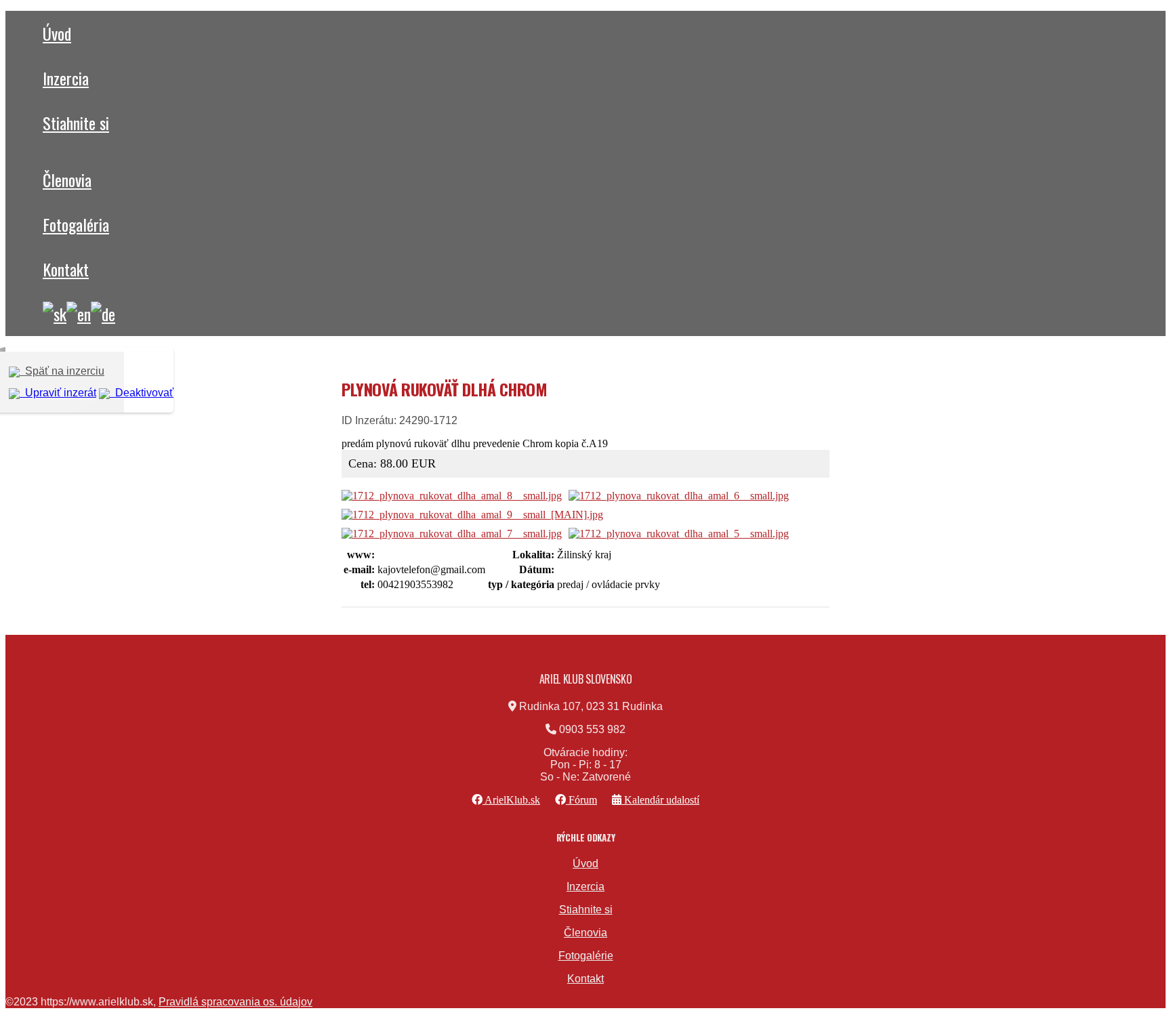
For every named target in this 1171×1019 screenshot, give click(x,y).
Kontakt (66, 269)
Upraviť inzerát (58, 392)
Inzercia (66, 78)
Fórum (581, 800)
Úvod (57, 33)
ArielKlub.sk (511, 800)
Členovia (67, 179)
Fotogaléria (76, 224)
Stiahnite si (76, 122)
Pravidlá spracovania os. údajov (235, 1001)
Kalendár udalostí (660, 800)
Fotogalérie (585, 955)
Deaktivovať (141, 392)
